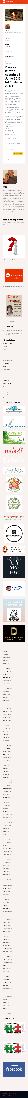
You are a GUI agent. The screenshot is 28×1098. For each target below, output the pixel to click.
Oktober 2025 (6, 683)
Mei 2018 (4, 936)
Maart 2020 (5, 874)
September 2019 (6, 891)
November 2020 (6, 851)
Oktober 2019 (6, 888)
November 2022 (6, 783)
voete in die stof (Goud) (8, 343)
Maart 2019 (5, 908)
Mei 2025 (5, 697)
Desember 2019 (6, 882)
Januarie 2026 (6, 674)
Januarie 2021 (6, 845)
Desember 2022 (6, 780)
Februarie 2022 (6, 808)
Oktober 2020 (6, 854)
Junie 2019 (5, 899)
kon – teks (5, 372)
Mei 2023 (4, 765)
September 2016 (6, 994)
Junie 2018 (5, 934)
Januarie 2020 (6, 879)
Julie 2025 (5, 691)
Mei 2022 (5, 800)
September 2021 (6, 822)
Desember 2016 (6, 985)
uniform (4, 366)
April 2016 (5, 1008)
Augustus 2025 (6, 688)
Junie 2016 (5, 1002)
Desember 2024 (6, 711)
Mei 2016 (4, 1005)
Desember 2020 (6, 848)
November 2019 (6, 885)
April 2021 (5, 837)
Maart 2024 (5, 737)
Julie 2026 (5, 657)
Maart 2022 (5, 805)
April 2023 (5, 768)
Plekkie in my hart (6, 352)
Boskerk (4, 377)
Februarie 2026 (6, 671)
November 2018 (6, 919)
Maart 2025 (5, 703)
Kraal (4, 354)
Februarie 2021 (6, 842)
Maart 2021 (5, 840)
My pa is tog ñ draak (7, 392)
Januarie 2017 (6, 982)
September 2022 (6, 788)
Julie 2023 (5, 760)
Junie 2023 (5, 763)
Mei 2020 (5, 868)
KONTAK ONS (5, 1093)
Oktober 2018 (6, 922)
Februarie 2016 (6, 1013)
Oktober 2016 (6, 991)
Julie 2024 (5, 725)
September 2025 (6, 686)
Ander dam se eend (7, 346)
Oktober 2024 (6, 717)
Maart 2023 (5, 771)
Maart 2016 (5, 1011)
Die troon (5, 374)
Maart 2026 (5, 668)
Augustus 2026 (6, 654)
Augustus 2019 (6, 894)
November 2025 (6, 680)
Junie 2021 (5, 831)
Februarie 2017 (6, 979)
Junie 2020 (5, 865)
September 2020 (6, 857)
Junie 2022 (5, 797)
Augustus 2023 (6, 757)
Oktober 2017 (6, 956)
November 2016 (6, 988)
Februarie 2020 (6, 877)
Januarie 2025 (6, 708)
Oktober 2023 (6, 751)
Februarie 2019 (6, 911)
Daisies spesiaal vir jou (8, 360)
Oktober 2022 (6, 785)
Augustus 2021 (6, 825)
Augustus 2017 (6, 962)
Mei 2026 (5, 663)
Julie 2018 (5, 931)
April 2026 (5, 666)
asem (4, 386)
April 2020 (5, 871)
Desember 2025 (6, 677)
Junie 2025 (5, 694)
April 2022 (5, 802)
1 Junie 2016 (7, 59)
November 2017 (6, 954)
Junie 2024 (5, 728)
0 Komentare (9, 61)
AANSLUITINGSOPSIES (7, 1095)
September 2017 (6, 959)
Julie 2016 (5, 999)
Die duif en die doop (9, 56)
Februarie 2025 (6, 706)
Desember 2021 (6, 814)
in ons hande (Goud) (7, 369)
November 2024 (6, 714)
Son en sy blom (6, 363)
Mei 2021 (4, 834)
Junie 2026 (5, 660)
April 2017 (5, 974)
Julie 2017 (5, 965)
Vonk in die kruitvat (7, 383)
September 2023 (6, 754)
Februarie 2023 (6, 774)
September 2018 (6, 925)
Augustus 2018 (6, 928)
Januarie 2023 (6, 777)
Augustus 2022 (6, 791)
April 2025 (5, 700)
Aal (3, 397)
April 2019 (5, 905)
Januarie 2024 (6, 743)
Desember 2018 (6, 917)
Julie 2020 (5, 862)
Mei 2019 (4, 902)
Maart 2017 (5, 976)
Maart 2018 (5, 942)
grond (6, 54)
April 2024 (5, 734)
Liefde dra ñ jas (6, 394)
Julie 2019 (5, 897)
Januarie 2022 (6, 811)
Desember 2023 (6, 745)
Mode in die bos (6, 380)
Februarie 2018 (6, 945)
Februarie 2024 (6, 740)
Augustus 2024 (6, 723)
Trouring (4, 349)
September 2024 (6, 720)
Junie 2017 (5, 968)
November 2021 (6, 817)
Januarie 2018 (6, 948)
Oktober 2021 (6, 820)
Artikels (8, 32)
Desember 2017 (6, 951)
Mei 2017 (4, 971)
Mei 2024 (5, 731)
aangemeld (8, 222)
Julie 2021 (5, 828)
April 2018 (5, 939)
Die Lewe (7, 40)
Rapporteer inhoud (18, 153)
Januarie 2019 (6, 914)
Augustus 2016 (6, 996)
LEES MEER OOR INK (13, 1093)
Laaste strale (6, 389)
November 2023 (6, 748)
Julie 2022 (5, 794)
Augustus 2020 (6, 859)
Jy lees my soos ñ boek (8, 357)
